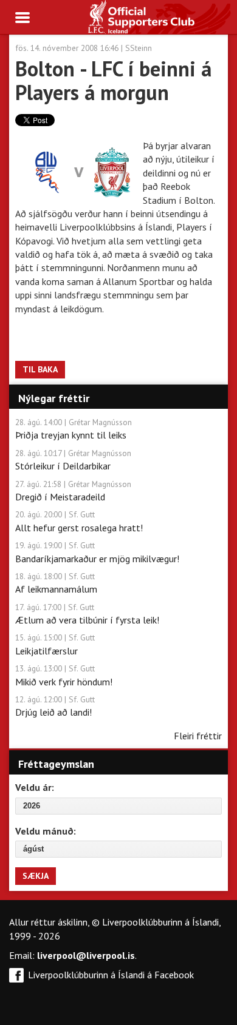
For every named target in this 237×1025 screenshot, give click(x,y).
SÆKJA (35, 875)
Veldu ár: (34, 787)
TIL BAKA (40, 369)
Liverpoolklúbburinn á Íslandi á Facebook (111, 975)
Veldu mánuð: (45, 831)
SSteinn (138, 47)
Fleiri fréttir (198, 736)
